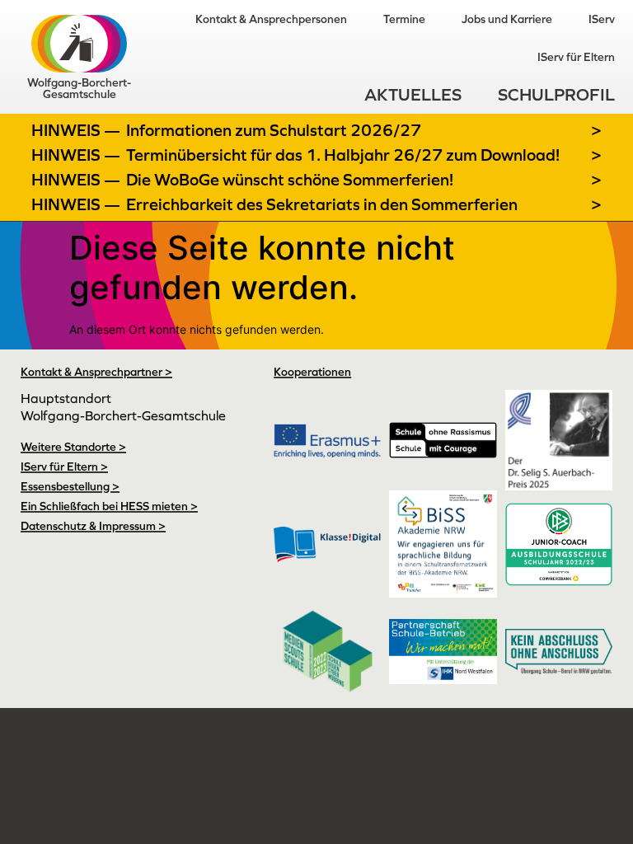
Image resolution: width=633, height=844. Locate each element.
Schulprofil (556, 94)
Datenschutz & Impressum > (93, 525)
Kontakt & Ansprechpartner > (96, 371)
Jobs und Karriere (507, 19)
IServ (601, 19)
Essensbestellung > (70, 486)
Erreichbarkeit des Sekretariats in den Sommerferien (322, 204)
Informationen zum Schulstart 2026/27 (273, 130)
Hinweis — (77, 130)
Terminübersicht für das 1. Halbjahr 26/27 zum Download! (343, 155)
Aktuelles (413, 94)
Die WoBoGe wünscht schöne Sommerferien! (289, 180)
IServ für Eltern (576, 56)
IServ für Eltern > (64, 466)
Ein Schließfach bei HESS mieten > (109, 506)
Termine (404, 19)
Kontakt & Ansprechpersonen (271, 19)
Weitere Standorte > (73, 446)
